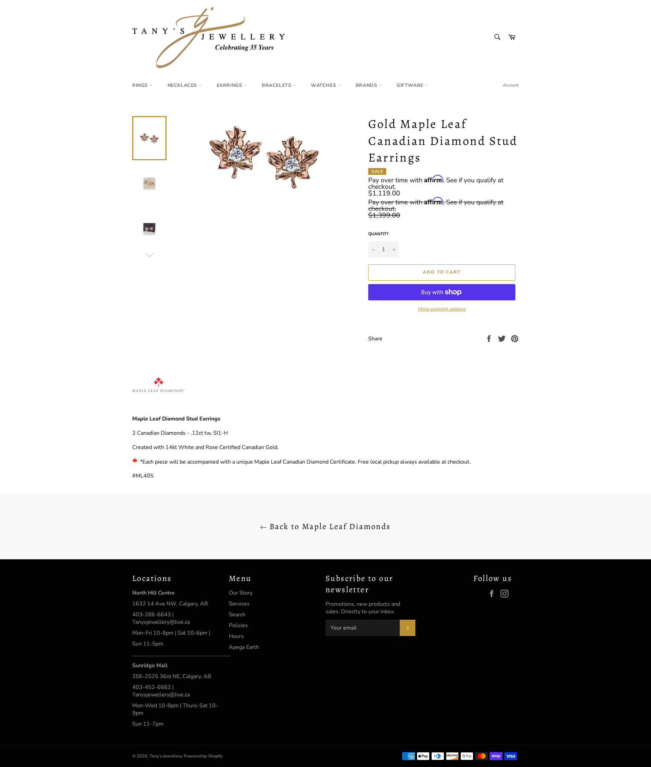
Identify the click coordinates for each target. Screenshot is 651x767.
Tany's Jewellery (166, 756)
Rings (141, 85)
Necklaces (183, 85)
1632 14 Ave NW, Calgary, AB (170, 603)
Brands (367, 85)
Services (239, 603)
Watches (324, 85)
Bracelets (277, 85)
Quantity (378, 234)
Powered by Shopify (203, 756)
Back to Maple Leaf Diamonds (329, 526)
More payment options (442, 309)
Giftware (411, 85)
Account (511, 85)
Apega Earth (244, 647)
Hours (236, 636)
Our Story (241, 593)
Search (237, 614)
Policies (238, 625)
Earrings (230, 85)
